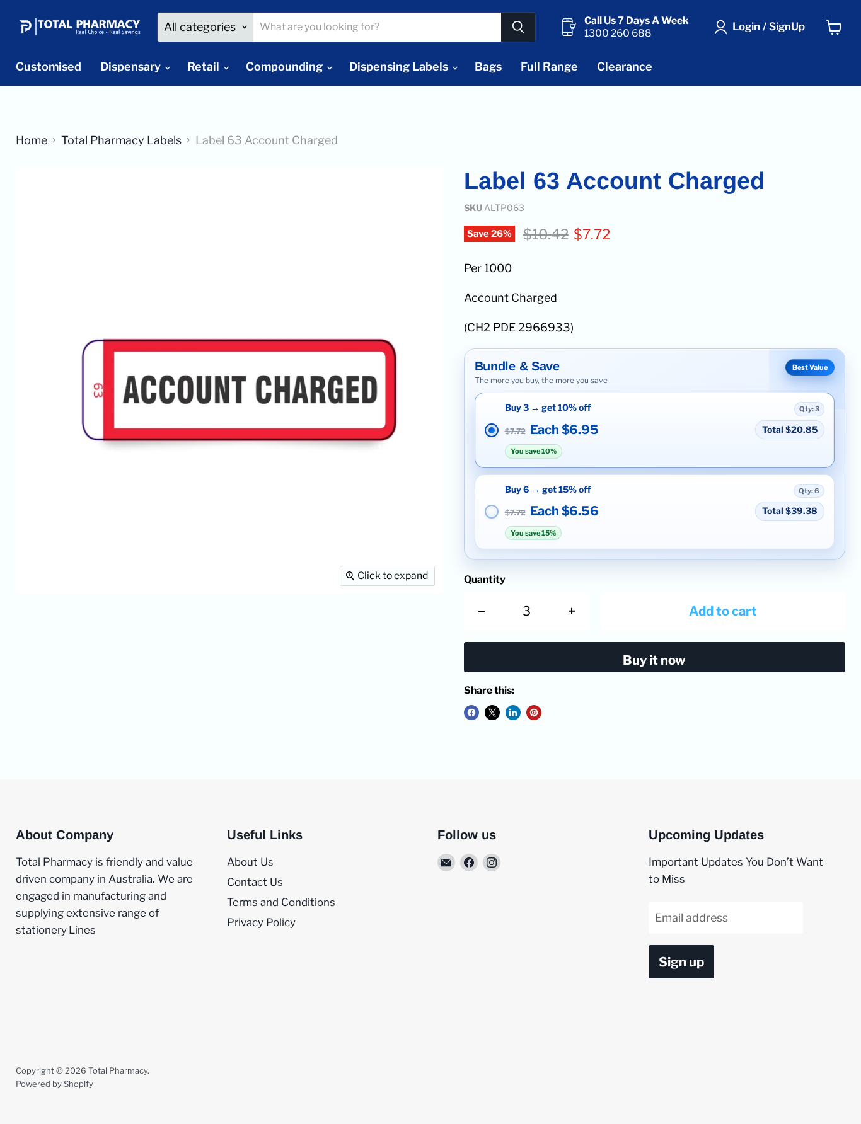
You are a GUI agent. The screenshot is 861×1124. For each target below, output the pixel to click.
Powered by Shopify (54, 1084)
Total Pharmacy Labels (121, 140)
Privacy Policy (261, 922)
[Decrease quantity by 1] (481, 611)
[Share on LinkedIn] (513, 712)
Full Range (549, 66)
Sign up (681, 962)
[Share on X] (492, 712)
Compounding (285, 66)
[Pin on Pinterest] (533, 712)
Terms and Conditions (281, 902)
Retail (204, 66)
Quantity (485, 579)
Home (31, 140)
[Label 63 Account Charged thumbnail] (39, 193)
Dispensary (131, 66)
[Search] (518, 27)
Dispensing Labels (400, 66)
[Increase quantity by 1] (572, 611)
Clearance (624, 66)
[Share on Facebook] (471, 712)
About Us (250, 862)
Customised (48, 66)
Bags (488, 66)
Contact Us (255, 882)
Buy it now (654, 660)
